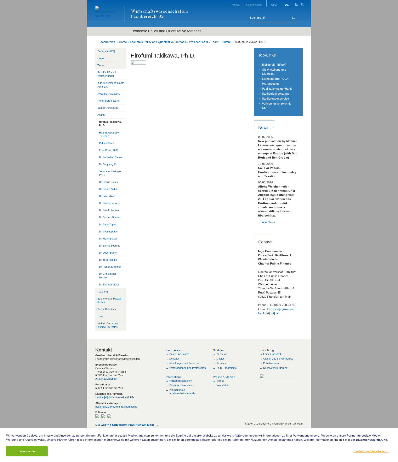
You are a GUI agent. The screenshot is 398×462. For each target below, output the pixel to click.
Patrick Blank (106, 143)
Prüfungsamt (270, 83)
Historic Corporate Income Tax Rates (107, 325)
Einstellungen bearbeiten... (371, 451)
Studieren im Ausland (181, 385)
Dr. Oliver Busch (108, 252)
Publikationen (271, 363)
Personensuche (253, 4)
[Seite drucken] (303, 3)
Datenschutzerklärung (371, 439)
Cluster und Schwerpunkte (278, 358)
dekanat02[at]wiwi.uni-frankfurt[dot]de (116, 406)
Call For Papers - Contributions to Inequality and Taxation (277, 172)
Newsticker (222, 385)
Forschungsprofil (272, 354)
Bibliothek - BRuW (274, 64)
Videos (220, 380)
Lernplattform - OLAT (276, 78)
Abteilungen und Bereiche (184, 363)
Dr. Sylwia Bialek (108, 182)
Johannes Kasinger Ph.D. (110, 173)
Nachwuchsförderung (275, 368)
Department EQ (106, 51)
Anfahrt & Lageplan (106, 378)
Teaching (102, 291)
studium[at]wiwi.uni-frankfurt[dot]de (114, 397)
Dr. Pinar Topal (107, 224)
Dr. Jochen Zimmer (109, 217)
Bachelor (221, 354)
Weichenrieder (198, 41)
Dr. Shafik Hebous (109, 203)
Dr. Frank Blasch (108, 238)
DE (287, 4)
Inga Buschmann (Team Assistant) (110, 85)
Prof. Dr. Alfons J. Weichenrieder (106, 74)
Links (100, 316)
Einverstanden (27, 451)
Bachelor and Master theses (109, 300)
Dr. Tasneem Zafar (109, 284)
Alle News (268, 222)
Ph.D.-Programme (226, 368)
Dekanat (174, 358)
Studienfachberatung (275, 93)
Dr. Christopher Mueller (107, 275)
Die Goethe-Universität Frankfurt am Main (124, 424)
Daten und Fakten (179, 354)
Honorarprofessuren (108, 100)
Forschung (267, 350)
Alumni (226, 41)
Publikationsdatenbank (277, 88)
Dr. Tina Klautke (108, 259)
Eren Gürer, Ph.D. (109, 150)
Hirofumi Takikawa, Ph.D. (250, 41)
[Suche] (293, 18)
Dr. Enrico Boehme (109, 245)
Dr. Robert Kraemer (110, 266)
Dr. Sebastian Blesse (111, 157)
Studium (218, 350)
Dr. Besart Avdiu (108, 189)
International (174, 377)
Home (123, 41)
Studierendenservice (275, 98)
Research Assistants (108, 93)
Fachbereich (107, 41)
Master (220, 358)
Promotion (222, 363)
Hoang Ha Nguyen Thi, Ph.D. (109, 134)
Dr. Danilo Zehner (109, 210)
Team (214, 41)
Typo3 (274, 4)
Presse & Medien (224, 377)
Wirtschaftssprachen (180, 380)
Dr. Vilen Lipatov (108, 231)
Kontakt (236, 4)
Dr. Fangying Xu (108, 164)
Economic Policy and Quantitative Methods (158, 41)
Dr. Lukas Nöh (107, 196)
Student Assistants (107, 107)
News (264, 127)
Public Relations (106, 309)
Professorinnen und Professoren (187, 368)
